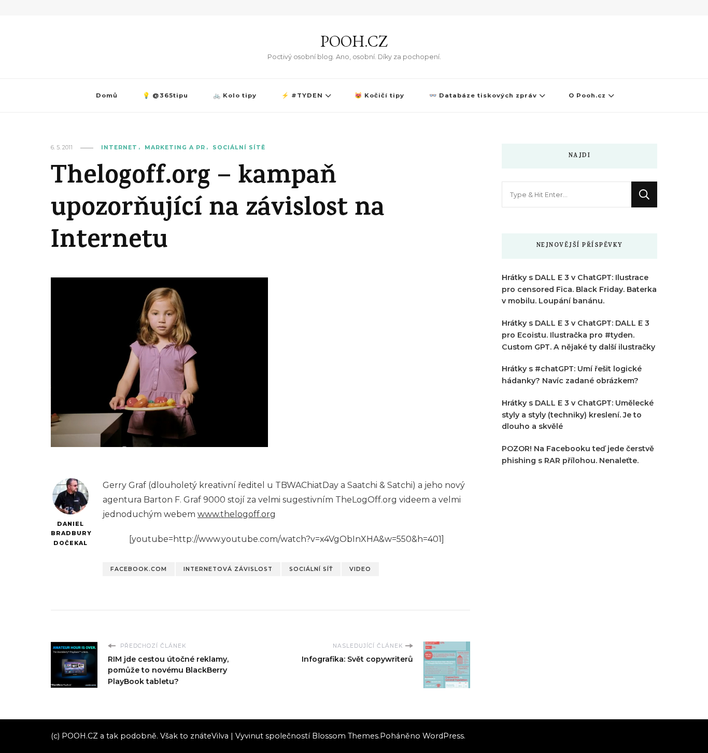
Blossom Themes (345, 736)
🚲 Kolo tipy (235, 95)
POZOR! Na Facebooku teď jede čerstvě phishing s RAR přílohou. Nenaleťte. (578, 454)
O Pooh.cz (587, 95)
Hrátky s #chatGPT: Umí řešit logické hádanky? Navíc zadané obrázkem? (572, 374)
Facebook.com (138, 569)
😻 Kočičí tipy (379, 95)
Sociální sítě (239, 147)
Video (360, 569)
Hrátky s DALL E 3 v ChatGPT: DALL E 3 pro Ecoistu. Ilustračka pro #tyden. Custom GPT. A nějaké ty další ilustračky (578, 335)
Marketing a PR (175, 147)
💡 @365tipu (165, 95)
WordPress (443, 736)
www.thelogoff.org (236, 514)
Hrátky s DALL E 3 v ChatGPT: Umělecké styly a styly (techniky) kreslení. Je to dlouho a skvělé (578, 414)
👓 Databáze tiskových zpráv (483, 95)
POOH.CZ (354, 41)
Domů (107, 95)
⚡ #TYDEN (302, 95)
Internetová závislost (228, 569)
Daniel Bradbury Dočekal (70, 534)
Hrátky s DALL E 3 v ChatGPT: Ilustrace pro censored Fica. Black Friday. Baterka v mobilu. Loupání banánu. (579, 289)
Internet (119, 147)
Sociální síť (311, 569)
